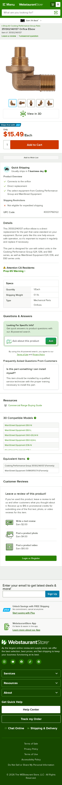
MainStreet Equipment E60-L (18, 430)
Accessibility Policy (31, 760)
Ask (51, 340)
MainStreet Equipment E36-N (18, 445)
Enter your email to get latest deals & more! (29, 587)
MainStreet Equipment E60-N (18, 425)
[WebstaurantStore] (31, 642)
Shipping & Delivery (44, 728)
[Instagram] (4, 661)
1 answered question (28, 36)
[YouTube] (13, 661)
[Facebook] (21, 661)
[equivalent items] (28, 458)
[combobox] (31, 12)
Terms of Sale (31, 744)
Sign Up (52, 594)
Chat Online (16, 728)
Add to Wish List (31, 157)
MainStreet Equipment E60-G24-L (20, 440)
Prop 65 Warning (13, 271)
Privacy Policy (39, 354)
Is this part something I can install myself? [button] (26, 371)
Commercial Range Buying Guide (33, 405)
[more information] (46, 171)
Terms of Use (22, 354)
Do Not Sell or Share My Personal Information (31, 765)
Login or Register (31, 558)
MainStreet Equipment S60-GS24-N (21, 435)
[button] (13, 103)
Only (5, 129)
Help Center (31, 709)
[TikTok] (30, 661)
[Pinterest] (38, 661)
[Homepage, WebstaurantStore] (31, 4)
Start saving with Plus (24, 613)
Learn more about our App (26, 630)
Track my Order (31, 719)
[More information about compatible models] (35, 418)
